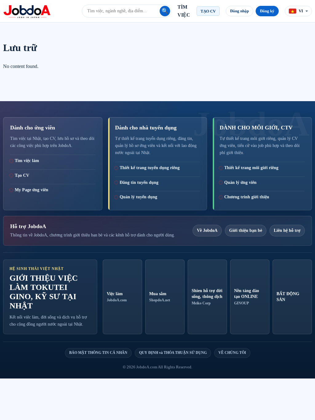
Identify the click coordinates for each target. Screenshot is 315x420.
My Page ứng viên (31, 190)
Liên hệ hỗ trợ (287, 230)
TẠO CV (208, 11)
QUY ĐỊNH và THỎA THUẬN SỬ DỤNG (173, 353)
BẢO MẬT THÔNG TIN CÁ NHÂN (98, 353)
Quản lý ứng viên (240, 182)
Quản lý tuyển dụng (138, 197)
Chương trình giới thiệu (246, 197)
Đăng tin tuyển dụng (139, 182)
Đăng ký (267, 11)
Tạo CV (22, 175)
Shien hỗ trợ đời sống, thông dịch (207, 296)
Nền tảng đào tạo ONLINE (246, 296)
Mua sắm (159, 297)
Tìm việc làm (27, 160)
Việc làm (117, 297)
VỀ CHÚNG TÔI (232, 353)
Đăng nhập (239, 11)
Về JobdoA (207, 230)
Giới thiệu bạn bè (245, 230)
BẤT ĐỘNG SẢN (288, 296)
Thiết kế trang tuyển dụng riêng (150, 167)
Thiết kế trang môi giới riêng (251, 167)
